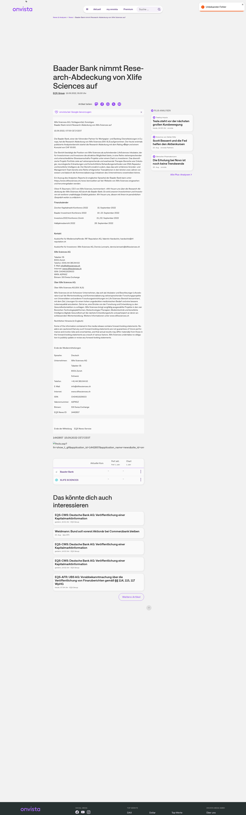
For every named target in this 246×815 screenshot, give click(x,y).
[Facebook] (102, 104)
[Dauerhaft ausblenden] (141, 112)
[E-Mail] (119, 104)
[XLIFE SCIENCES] (57, 480)
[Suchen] (159, 9)
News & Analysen (60, 17)
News (71, 17)
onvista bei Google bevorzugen (75, 111)
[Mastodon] (96, 104)
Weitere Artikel (131, 597)
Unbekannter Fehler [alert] (215, 7)
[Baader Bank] (57, 472)
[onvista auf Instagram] (88, 812)
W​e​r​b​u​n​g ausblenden (148, 39)
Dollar (152, 812)
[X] (113, 104)
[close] (242, 4)
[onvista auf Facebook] (77, 812)
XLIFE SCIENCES (69, 479)
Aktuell (97, 9)
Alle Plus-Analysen (180, 174)
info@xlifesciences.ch (70, 265)
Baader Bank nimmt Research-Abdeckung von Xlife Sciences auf (100, 17)
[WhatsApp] (108, 104)
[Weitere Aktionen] (141, 472)
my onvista (112, 9)
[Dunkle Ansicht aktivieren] (26, 1)
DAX (129, 812)
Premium (128, 9)
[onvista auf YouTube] (83, 812)
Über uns (211, 812)
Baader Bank (67, 471)
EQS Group (59, 93)
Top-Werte (177, 812)
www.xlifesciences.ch (72, 268)
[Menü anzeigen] (87, 9)
